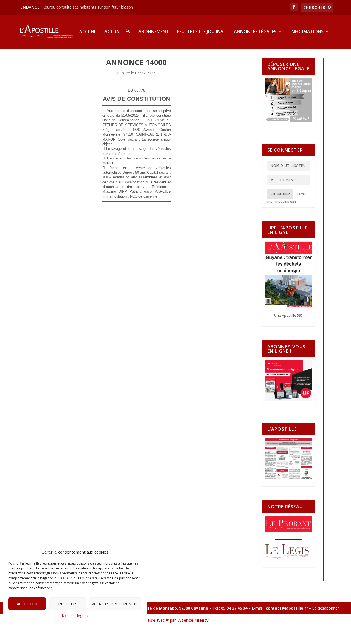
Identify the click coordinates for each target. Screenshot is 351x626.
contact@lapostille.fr (287, 608)
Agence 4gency (193, 620)
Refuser (67, 604)
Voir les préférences (115, 604)
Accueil (87, 32)
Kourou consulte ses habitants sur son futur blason (88, 7)
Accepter (27, 604)
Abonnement (153, 32)
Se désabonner (325, 608)
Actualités (117, 32)
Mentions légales (75, 615)
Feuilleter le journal (201, 32)
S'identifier (280, 194)
